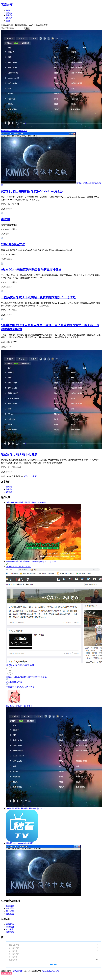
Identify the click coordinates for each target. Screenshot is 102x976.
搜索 (27, 28)
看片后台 (10, 932)
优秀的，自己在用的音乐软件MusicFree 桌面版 (32, 191)
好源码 (9, 18)
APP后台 (10, 929)
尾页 (35, 476)
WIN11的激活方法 (13, 244)
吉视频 (5, 219)
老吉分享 (7, 4)
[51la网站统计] (6, 974)
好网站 (9, 13)
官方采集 (10, 906)
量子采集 (10, 911)
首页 (8, 10)
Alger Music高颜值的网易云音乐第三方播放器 (31, 269)
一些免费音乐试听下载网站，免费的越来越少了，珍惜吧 (38, 297)
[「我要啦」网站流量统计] (53, 965)
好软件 (9, 15)
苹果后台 (10, 927)
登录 (8, 21)
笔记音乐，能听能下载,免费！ (21, 454)
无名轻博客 (18, 971)
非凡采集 (10, 908)
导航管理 (10, 924)
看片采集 (10, 914)
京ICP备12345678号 (50, 971)
